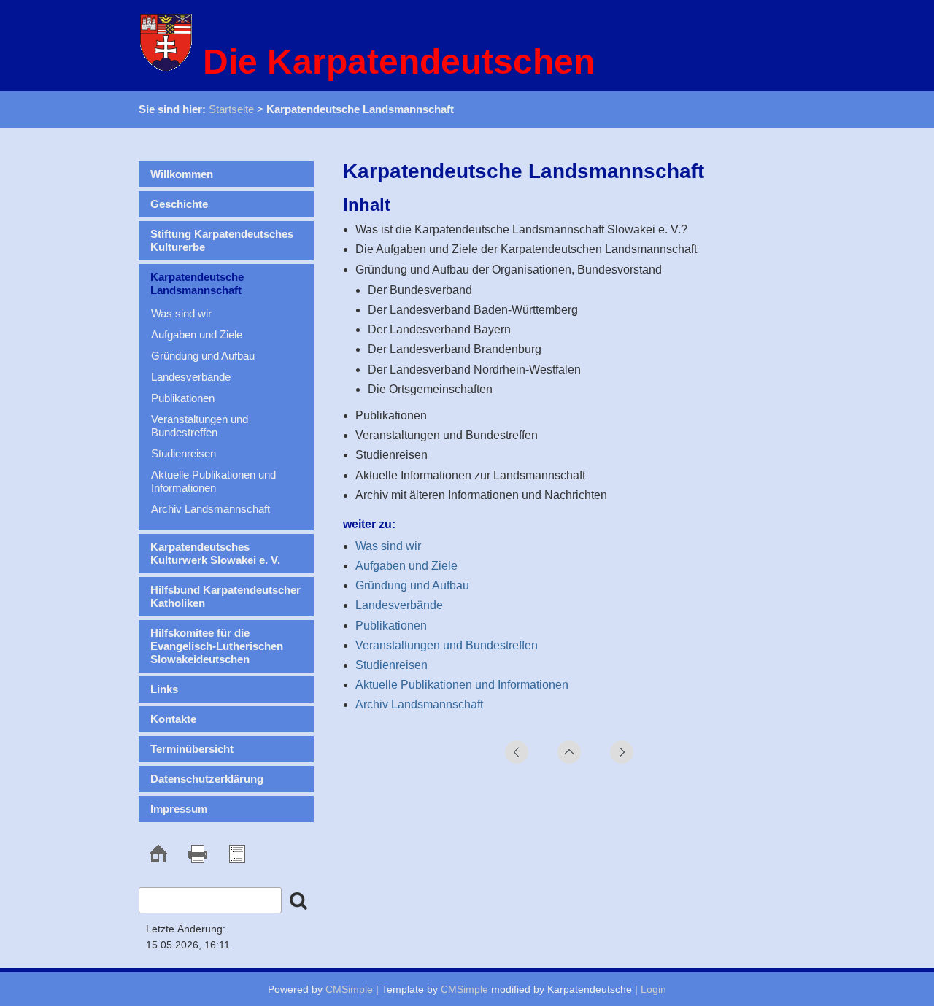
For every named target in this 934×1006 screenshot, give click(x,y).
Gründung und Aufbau (412, 585)
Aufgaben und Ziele (406, 566)
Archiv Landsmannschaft (419, 704)
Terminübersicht (192, 749)
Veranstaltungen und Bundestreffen (446, 645)
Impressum (178, 808)
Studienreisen (391, 665)
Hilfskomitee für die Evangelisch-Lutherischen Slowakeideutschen (216, 646)
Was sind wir (388, 546)
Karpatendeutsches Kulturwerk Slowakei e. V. (215, 553)
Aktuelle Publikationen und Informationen (461, 684)
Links (164, 689)
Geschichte (179, 204)
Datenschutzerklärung (206, 779)
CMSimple (349, 989)
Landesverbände (399, 605)
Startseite (231, 109)
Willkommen (181, 174)
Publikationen (391, 625)
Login (653, 989)
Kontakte (173, 719)
